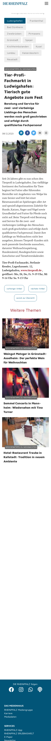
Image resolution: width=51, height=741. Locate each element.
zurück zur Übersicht (25, 298)
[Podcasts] (40, 689)
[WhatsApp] (30, 689)
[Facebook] (11, 689)
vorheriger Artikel (14, 288)
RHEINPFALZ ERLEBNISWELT (19, 733)
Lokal (6, 10)
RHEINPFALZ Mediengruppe (18, 710)
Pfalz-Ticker (16, 10)
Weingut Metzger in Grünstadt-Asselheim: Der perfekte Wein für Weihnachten (25, 358)
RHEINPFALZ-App (13, 730)
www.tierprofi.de (31, 270)
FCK (46, 10)
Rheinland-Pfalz (33, 10)
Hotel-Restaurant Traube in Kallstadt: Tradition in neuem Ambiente (24, 457)
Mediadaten (10, 716)
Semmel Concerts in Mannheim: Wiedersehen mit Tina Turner (23, 407)
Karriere (8, 713)
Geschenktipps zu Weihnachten (20, 69)
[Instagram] (21, 689)
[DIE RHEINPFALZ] (15, 4)
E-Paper (8, 737)
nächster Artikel (38, 288)
